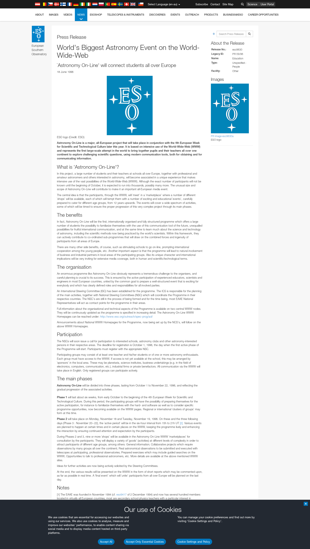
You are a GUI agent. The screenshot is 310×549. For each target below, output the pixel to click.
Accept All (106, 541)
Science (252, 4)
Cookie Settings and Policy (193, 541)
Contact (215, 4)
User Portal (267, 4)
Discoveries (157, 14)
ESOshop (96, 14)
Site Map (227, 4)
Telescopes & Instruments (125, 14)
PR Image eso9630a (222, 136)
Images (53, 14)
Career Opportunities (263, 14)
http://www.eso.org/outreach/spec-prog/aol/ (126, 316)
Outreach (192, 14)
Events (175, 14)
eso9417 (121, 494)
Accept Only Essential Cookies (145, 541)
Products (211, 14)
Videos (67, 14)
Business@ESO (233, 14)
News (81, 14)
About (39, 14)
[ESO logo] (129, 105)
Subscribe (201, 4)
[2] (181, 423)
